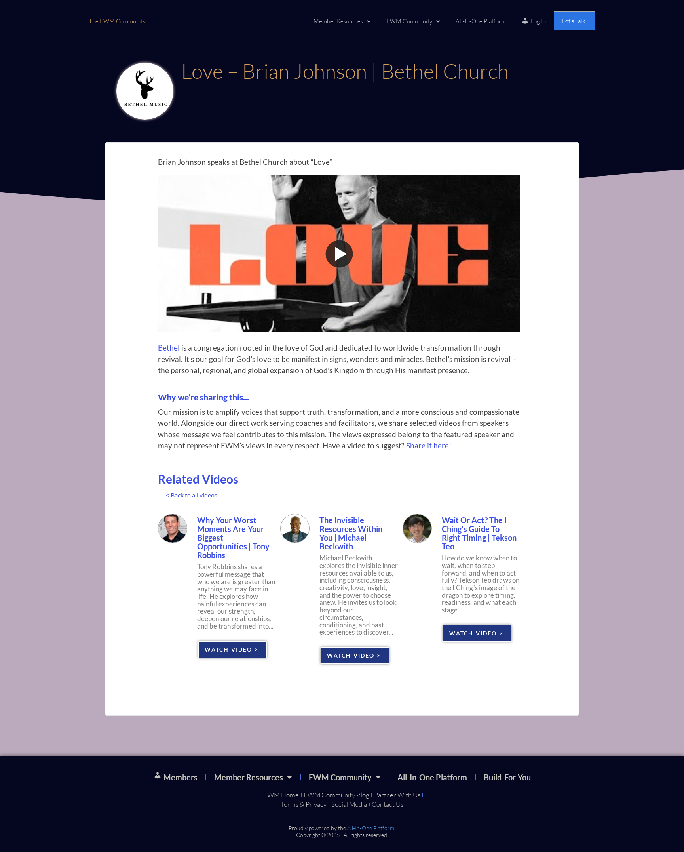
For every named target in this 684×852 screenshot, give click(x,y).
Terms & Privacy (304, 804)
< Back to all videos (191, 495)
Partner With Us (397, 795)
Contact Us (387, 804)
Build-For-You (507, 777)
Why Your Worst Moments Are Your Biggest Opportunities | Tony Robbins (233, 537)
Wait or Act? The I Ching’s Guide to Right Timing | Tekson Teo (479, 533)
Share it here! (429, 445)
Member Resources (338, 21)
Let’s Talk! (574, 21)
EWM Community (409, 21)
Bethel (169, 347)
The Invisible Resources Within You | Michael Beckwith (351, 533)
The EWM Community (117, 21)
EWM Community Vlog (336, 795)
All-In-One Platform (481, 21)
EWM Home (281, 795)
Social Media (349, 804)
